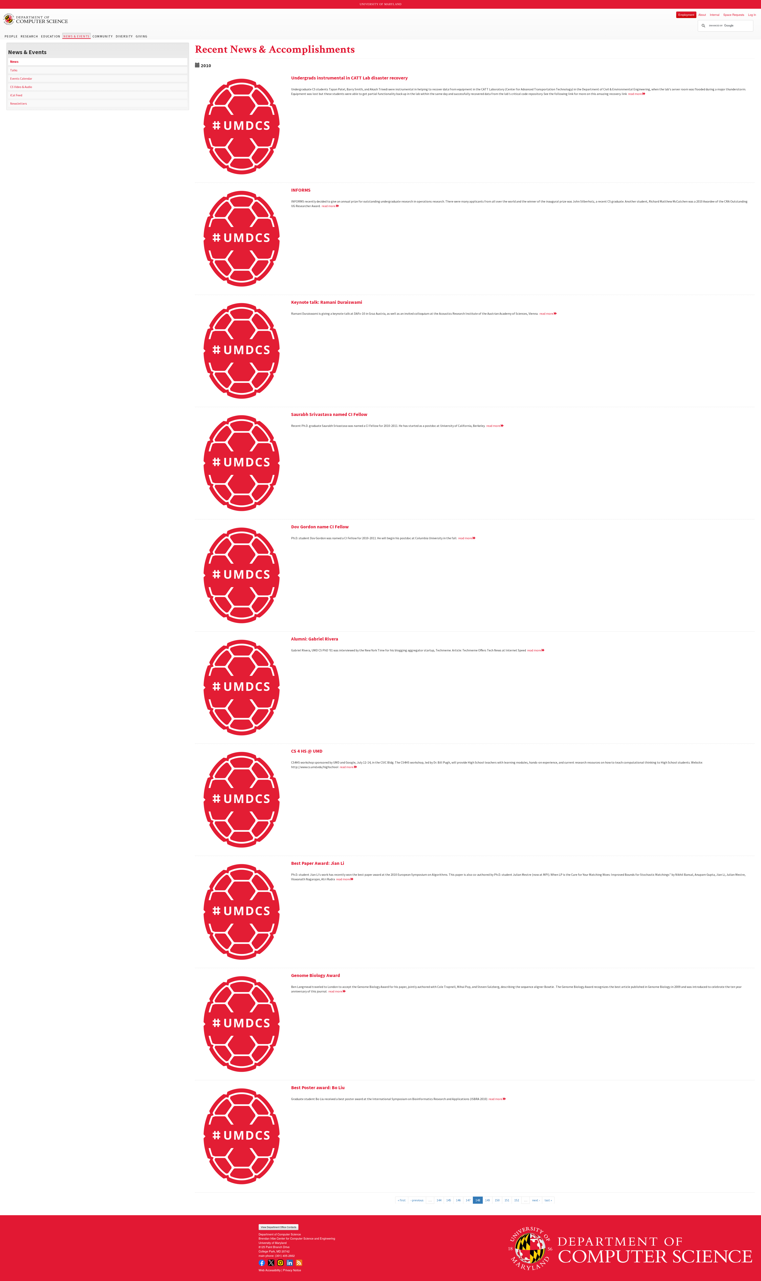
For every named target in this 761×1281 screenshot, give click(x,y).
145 (448, 1200)
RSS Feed (299, 1263)
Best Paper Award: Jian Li (317, 863)
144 (439, 1200)
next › (536, 1200)
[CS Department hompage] (630, 1247)
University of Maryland (381, 4)
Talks (13, 70)
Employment (686, 14)
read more (635, 94)
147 (468, 1200)
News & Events (76, 36)
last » (548, 1200)
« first (402, 1200)
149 (487, 1200)
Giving (141, 36)
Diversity (124, 36)
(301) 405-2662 (285, 1255)
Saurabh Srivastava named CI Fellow (329, 414)
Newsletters (18, 103)
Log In (752, 14)
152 (516, 1200)
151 (507, 1200)
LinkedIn (290, 1263)
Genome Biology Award (315, 975)
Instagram (280, 1263)
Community (103, 36)
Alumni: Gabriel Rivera (314, 639)
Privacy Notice (292, 1270)
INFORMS (301, 190)
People (11, 36)
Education (50, 36)
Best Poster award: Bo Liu (318, 1087)
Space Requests (733, 14)
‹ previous (417, 1200)
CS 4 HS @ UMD (306, 751)
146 (458, 1200)
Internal (714, 14)
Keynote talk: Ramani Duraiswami (326, 302)
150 (497, 1200)
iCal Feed (16, 95)
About (702, 14)
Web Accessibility (270, 1270)
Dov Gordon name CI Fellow (320, 527)
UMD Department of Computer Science (35, 19)
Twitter (271, 1263)
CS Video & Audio (21, 87)
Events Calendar (21, 78)
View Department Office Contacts (278, 1227)
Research (29, 36)
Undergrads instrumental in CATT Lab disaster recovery (349, 78)
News (14, 61)
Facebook (262, 1263)
